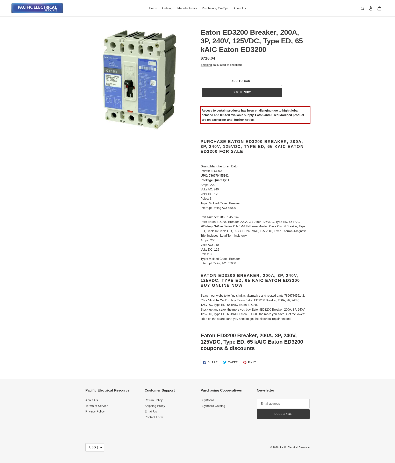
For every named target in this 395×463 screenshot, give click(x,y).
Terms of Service (96, 406)
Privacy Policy (95, 411)
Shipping (206, 64)
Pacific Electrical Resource (295, 447)
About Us (91, 400)
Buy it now (242, 92)
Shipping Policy (155, 406)
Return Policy (154, 400)
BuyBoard (207, 400)
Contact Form (154, 417)
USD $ (93, 447)
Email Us (151, 411)
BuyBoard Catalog (213, 406)
